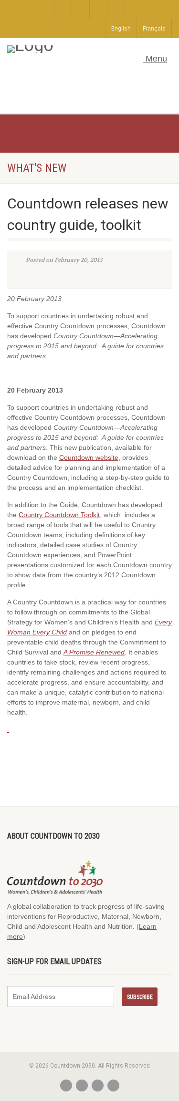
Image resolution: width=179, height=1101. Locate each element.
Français (154, 28)
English (121, 28)
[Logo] (79, 49)
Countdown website (88, 457)
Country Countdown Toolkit (59, 515)
